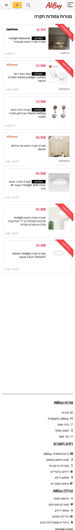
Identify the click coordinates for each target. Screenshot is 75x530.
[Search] (28, 5)
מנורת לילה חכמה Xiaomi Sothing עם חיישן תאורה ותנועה (27, 113)
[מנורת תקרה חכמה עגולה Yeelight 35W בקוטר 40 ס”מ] (59, 182)
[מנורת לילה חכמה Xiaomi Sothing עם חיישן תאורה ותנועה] (59, 110)
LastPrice (65, 53)
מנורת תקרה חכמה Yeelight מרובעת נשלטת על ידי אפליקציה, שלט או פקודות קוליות (26, 221)
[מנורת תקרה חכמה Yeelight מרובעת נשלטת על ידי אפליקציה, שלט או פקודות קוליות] (59, 218)
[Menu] (70, 5)
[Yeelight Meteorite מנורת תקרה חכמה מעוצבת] (59, 38)
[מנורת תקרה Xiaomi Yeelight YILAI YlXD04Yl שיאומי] (59, 254)
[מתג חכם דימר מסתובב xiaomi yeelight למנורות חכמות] (59, 74)
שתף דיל (17, 5)
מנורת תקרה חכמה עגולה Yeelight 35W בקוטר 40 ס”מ (27, 185)
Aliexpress (64, 89)
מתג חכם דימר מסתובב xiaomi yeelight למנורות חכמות (27, 77)
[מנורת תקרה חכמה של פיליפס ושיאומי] (59, 146)
